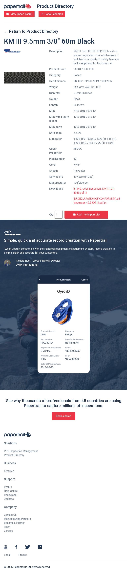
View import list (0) (21, 14)
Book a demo (63, 416)
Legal (7, 554)
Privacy (22, 554)
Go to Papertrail (54, 14)
